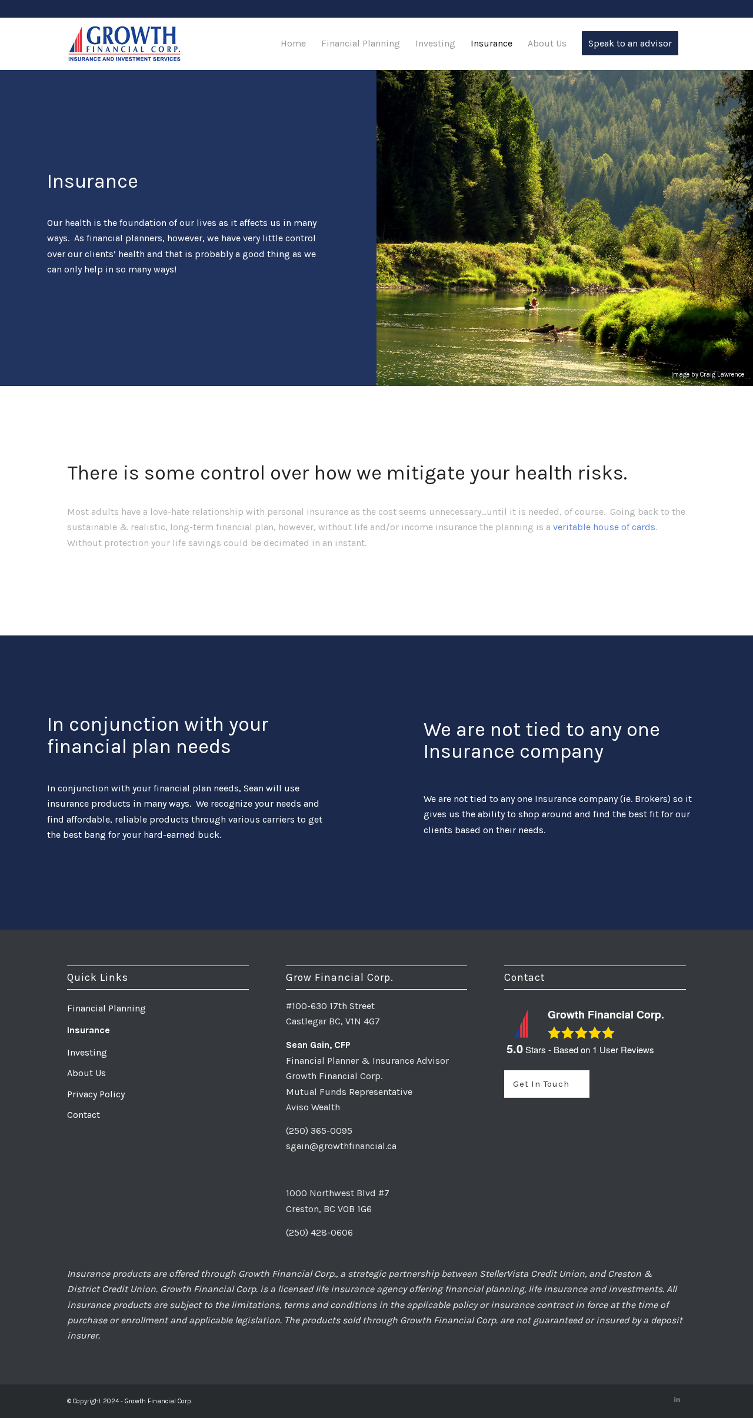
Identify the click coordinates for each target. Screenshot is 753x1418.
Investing (87, 1052)
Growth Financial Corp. (158, 1401)
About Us (86, 1073)
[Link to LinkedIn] (677, 1400)
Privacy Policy (96, 1094)
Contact (83, 1114)
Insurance (88, 1030)
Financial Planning (106, 1008)
